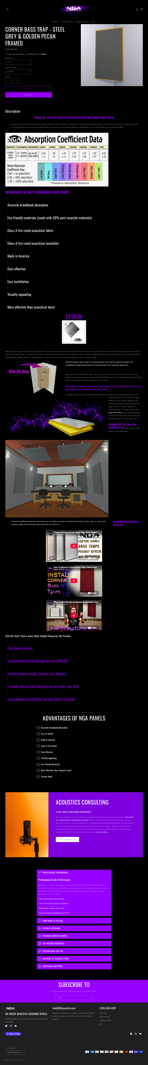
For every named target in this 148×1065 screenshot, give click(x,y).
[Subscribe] (90, 997)
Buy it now (29, 95)
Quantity (7, 77)
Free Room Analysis (20, 648)
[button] (7, 9)
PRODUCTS (103, 1013)
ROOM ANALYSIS (105, 1017)
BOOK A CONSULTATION (67, 839)
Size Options (9, 58)
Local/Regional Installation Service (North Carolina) (41, 698)
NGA (101, 1024)
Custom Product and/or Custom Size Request (36, 673)
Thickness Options (10, 67)
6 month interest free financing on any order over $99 (43, 686)
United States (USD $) (14, 1052)
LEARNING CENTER (105, 1021)
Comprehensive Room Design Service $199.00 (37, 660)
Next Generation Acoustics (17, 1060)
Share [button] (10, 102)
